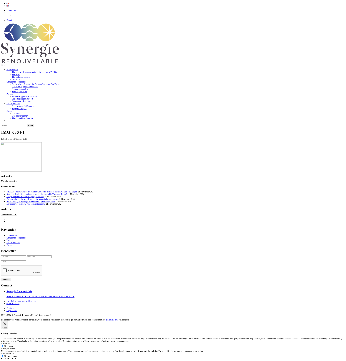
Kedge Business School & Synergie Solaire (25, 196)
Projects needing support (22, 99)
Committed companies (16, 82)
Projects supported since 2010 (24, 96)
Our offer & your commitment (25, 86)
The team (16, 74)
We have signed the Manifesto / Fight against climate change (32, 199)
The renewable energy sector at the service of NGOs (34, 72)
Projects (9, 94)
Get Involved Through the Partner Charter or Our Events (36, 84)
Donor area (11, 10)
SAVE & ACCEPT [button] (9, 358)
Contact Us (16, 79)
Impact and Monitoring (21, 101)
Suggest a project (19, 108)
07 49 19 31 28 (12, 303)
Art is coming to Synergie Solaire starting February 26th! (30, 201)
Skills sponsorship (19, 91)
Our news (16, 113)
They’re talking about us (22, 118)
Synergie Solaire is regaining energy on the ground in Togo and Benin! (36, 194)
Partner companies (20, 89)
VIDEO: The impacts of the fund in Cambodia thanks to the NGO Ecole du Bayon (41, 192)
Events (9, 111)
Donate (9, 20)
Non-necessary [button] (7, 353)
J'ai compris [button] (124, 320)
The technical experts (21, 77)
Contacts (10, 308)
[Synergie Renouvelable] (30, 62)
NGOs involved (13, 104)
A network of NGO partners (24, 106)
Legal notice (11, 310)
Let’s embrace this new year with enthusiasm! (25, 204)
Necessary (8, 346)
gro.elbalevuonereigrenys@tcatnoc (21, 301)
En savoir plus (112, 320)
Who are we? (12, 69)
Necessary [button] (5, 343)
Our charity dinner (20, 116)
